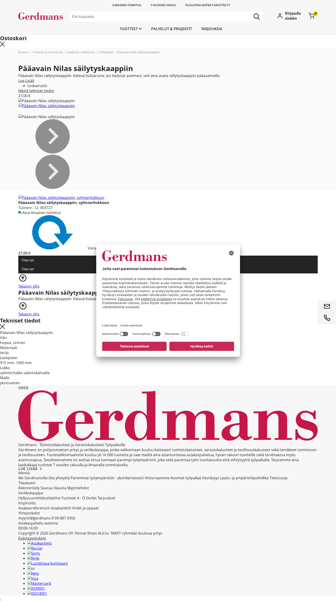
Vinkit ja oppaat (85, 508)
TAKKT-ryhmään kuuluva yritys (136, 533)
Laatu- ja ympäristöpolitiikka (244, 477)
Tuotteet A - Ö (73, 497)
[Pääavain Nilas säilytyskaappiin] (46, 105)
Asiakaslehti (61, 508)
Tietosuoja (278, 477)
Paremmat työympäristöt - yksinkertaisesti (107, 477)
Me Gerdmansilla (33, 477)
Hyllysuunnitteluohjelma (39, 497)
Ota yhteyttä (59, 477)
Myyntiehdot (78, 487)
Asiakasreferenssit (34, 508)
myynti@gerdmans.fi (36, 518)
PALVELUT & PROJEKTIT (171, 28)
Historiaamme (157, 477)
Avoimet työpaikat (185, 477)
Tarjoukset (106, 497)
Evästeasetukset (32, 538)
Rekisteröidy (29, 487)
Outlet (91, 497)
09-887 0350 (65, 518)
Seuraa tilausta (53, 487)
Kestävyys (210, 477)
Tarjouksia (211, 28)
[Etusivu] (42, 17)
